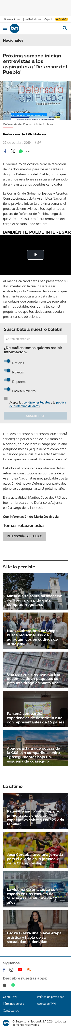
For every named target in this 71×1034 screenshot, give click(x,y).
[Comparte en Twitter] (13, 151)
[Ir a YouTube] (21, 969)
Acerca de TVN (46, 1003)
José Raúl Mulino (32, 19)
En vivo (62, 19)
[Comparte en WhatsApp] (21, 151)
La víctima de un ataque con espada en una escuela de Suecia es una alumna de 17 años (32, 896)
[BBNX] (6, 1023)
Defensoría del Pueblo (24, 536)
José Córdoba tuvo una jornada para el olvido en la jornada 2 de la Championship (35, 858)
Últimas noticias (11, 19)
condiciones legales (37, 402)
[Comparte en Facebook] (5, 151)
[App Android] (14, 985)
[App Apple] (5, 985)
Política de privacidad (50, 996)
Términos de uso (13, 1003)
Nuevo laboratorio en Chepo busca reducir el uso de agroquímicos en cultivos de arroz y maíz (32, 637)
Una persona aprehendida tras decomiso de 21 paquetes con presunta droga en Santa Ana (34, 678)
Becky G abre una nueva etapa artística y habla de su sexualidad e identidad (34, 937)
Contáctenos (11, 1010)
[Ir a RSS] (30, 969)
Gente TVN (10, 996)
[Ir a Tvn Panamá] (34, 28)
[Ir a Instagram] (12, 969)
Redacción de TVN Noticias (24, 134)
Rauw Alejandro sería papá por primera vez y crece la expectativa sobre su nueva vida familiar (35, 817)
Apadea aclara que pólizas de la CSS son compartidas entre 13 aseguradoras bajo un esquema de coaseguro (33, 754)
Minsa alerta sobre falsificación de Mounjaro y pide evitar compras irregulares (34, 600)
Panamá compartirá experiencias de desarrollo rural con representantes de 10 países (35, 717)
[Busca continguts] (64, 28)
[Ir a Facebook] (5, 969)
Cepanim (49, 19)
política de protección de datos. (37, 404)
